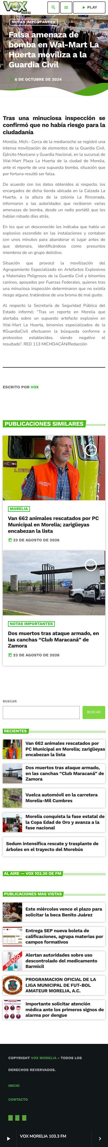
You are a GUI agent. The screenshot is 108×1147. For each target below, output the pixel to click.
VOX (35, 387)
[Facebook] (24, 1118)
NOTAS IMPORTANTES (33, 22)
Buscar (10, 701)
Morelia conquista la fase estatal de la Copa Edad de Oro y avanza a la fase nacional (64, 822)
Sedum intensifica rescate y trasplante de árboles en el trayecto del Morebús (52, 846)
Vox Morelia (43, 1058)
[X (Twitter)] (10, 1118)
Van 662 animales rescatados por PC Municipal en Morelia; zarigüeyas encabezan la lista (53, 524)
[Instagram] (17, 1118)
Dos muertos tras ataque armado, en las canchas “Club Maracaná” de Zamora (53, 639)
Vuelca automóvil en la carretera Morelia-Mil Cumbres (61, 797)
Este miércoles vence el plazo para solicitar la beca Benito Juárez (63, 911)
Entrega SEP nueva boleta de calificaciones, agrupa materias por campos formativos (64, 936)
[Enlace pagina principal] (17, 7)
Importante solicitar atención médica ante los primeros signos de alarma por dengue (64, 1009)
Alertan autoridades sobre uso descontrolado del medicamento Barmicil (61, 960)
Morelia (19, 509)
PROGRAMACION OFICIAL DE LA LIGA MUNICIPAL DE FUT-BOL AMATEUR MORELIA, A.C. (60, 985)
